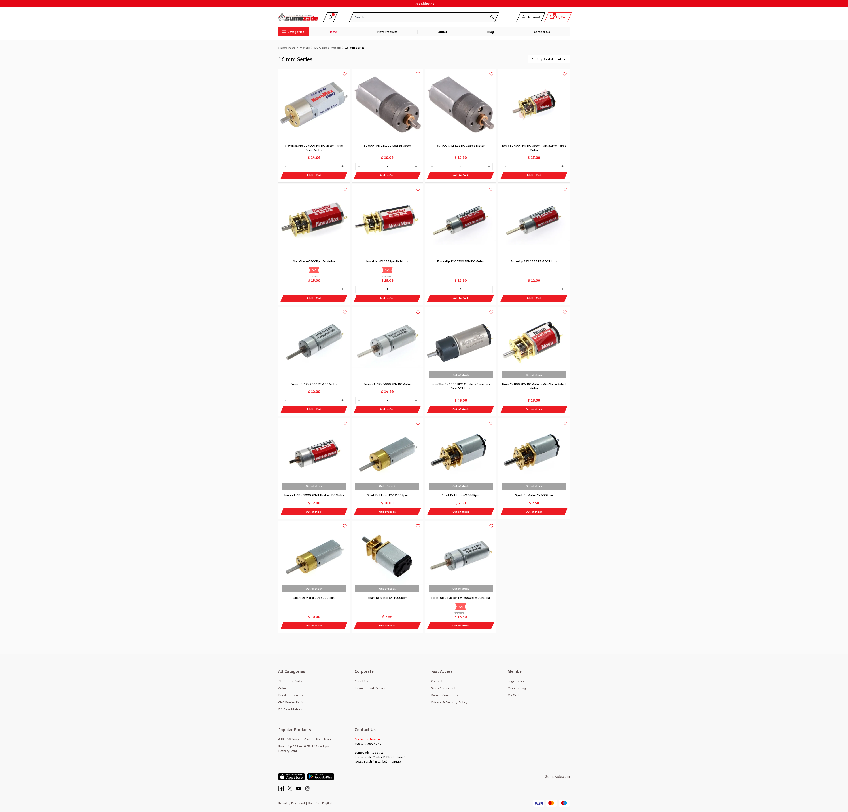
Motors (304, 47)
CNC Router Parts (291, 702)
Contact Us (542, 32)
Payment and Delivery (371, 688)
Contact (437, 681)
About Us (361, 681)
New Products (387, 32)
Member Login (517, 688)
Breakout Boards (290, 695)
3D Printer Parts (290, 681)
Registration (516, 681)
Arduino (284, 688)
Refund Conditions (444, 695)
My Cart (513, 695)
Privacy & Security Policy (449, 702)
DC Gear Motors (290, 709)
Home (332, 32)
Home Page (286, 47)
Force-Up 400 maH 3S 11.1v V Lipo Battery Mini (303, 748)
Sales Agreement (443, 688)
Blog (490, 32)
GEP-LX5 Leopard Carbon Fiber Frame (305, 739)
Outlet (442, 32)
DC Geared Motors (327, 47)
